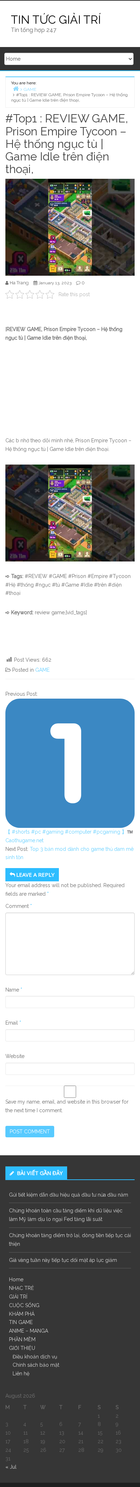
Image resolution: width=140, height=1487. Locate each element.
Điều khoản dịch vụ (35, 1357)
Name (13, 990)
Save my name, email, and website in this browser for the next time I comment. (67, 1106)
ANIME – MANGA (28, 1331)
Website (14, 1056)
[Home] (16, 88)
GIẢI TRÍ (18, 1297)
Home (16, 1279)
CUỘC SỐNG (24, 1305)
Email (13, 1023)
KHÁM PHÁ (21, 1314)
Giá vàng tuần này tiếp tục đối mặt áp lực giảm (63, 1260)
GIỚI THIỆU (22, 1348)
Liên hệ (21, 1373)
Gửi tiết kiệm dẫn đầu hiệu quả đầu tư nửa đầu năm (68, 1195)
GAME (42, 670)
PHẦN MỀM (22, 1339)
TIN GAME (21, 1322)
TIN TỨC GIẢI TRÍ (56, 19)
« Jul (11, 1467)
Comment (18, 906)
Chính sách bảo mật (36, 1365)
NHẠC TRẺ (21, 1288)
